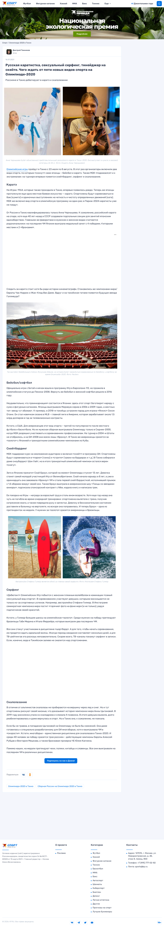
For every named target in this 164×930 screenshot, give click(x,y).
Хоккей (63, 3)
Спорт (4, 43)
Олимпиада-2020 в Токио (20, 43)
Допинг (96, 896)
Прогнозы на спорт (102, 907)
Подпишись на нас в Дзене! (61, 760)
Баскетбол (98, 868)
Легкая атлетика (101, 900)
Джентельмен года (143, 3)
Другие (96, 904)
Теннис (95, 3)
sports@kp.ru (141, 866)
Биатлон (97, 892)
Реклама (61, 853)
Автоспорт (98, 880)
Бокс (84, 3)
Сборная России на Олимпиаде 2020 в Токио (60, 786)
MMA (74, 3)
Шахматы (97, 884)
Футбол (27, 3)
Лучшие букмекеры (102, 911)
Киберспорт (99, 888)
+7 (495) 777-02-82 (147, 862)
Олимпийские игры (17, 169)
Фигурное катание (45, 3)
